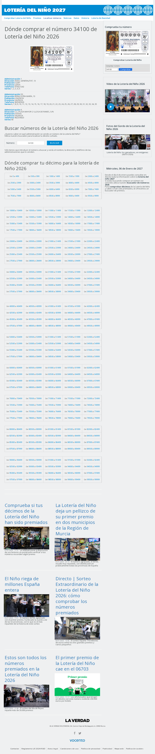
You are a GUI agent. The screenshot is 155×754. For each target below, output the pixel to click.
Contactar (14, 749)
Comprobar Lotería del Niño (127, 60)
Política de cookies (134, 749)
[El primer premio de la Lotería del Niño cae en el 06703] (78, 684)
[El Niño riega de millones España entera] (27, 605)
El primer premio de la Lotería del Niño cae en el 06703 (77, 663)
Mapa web (119, 749)
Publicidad (107, 749)
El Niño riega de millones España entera (22, 584)
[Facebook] (75, 733)
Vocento (77, 740)
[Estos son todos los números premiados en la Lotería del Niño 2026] (27, 695)
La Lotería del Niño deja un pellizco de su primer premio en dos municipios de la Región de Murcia (76, 519)
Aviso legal (53, 749)
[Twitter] (80, 733)
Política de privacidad (90, 749)
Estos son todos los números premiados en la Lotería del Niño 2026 (25, 668)
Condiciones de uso (69, 749)
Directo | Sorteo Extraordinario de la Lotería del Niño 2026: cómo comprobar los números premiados (77, 595)
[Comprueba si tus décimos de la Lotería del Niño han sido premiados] (27, 537)
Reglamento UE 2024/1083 (33, 749)
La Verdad (77, 720)
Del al (14, 176)
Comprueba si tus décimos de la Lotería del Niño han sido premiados (26, 513)
